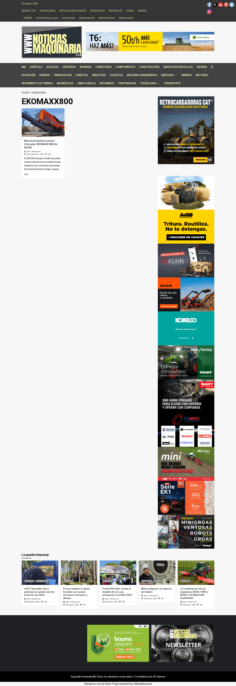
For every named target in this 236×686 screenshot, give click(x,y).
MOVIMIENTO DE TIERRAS (37, 83)
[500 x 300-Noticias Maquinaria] (118, 642)
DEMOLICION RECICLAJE (178, 66)
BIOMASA (85, 66)
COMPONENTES (125, 66)
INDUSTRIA (99, 75)
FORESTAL (81, 75)
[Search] (212, 67)
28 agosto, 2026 (33, 602)
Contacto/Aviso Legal (47, 18)
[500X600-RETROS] (186, 130)
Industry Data (68, 18)
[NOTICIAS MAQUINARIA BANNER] (186, 463)
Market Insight (126, 18)
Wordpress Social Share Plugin (102, 683)
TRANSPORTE (172, 83)
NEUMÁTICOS (65, 83)
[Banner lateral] (186, 260)
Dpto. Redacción (34, 152)
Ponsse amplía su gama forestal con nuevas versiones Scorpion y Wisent (76, 593)
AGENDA (142, 10)
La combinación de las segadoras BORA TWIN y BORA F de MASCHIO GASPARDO (194, 593)
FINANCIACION (62, 75)
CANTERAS (69, 66)
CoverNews (141, 676)
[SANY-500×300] (186, 395)
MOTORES (202, 75)
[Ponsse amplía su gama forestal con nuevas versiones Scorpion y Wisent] (79, 573)
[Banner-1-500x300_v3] (186, 294)
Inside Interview (87, 18)
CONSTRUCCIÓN (149, 66)
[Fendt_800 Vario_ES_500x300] (186, 362)
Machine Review (107, 18)
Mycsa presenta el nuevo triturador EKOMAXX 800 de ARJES (40, 144)
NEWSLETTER (29, 10)
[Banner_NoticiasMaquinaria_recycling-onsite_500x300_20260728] (186, 226)
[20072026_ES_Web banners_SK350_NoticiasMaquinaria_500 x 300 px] (186, 328)
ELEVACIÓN (28, 75)
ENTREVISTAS (97, 10)
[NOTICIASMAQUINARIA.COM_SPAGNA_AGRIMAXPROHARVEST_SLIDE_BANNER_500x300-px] (186, 192)
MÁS (26, 174)
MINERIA (187, 75)
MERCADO (167, 75)
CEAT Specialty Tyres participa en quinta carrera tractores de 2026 (39, 591)
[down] (176, 75)
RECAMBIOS (107, 83)
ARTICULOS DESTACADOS (72, 10)
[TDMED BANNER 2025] (186, 429)
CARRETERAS (103, 66)
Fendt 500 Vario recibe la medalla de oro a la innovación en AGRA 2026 (117, 591)
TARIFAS (27, 18)
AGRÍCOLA (36, 66)
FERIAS (130, 10)
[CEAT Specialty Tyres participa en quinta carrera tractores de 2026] (40, 573)
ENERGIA (44, 75)
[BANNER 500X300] (182, 642)
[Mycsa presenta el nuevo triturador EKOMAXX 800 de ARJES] (43, 122)
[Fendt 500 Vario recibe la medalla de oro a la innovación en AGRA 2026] (118, 573)
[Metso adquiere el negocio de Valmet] (157, 573)
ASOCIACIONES (48, 10)
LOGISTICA (116, 75)
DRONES (202, 66)
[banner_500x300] (186, 497)
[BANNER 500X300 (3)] (186, 531)
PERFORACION (127, 83)
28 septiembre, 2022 (35, 154)
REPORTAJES (116, 10)
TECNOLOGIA (148, 83)
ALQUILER (52, 66)
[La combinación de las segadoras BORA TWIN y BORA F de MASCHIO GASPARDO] (196, 573)
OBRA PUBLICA (86, 83)
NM (24, 66)
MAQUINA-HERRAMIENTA (142, 75)
